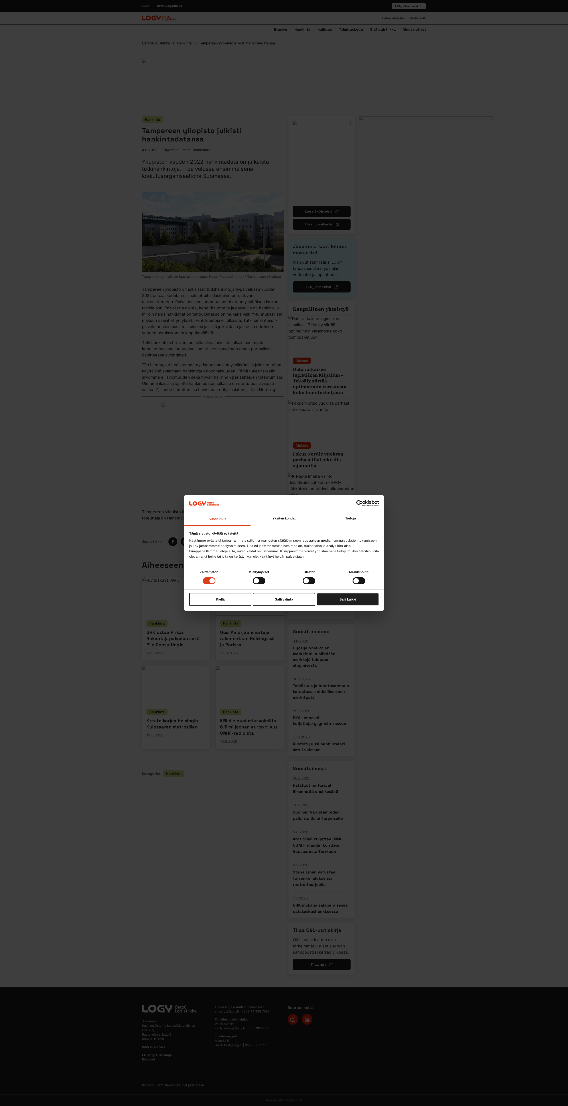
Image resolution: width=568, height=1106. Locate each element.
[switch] (259, 580)
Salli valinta (284, 599)
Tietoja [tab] (350, 518)
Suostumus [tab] (218, 519)
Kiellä (220, 599)
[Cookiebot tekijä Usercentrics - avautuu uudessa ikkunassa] (359, 503)
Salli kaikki (347, 599)
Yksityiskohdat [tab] (284, 518)
